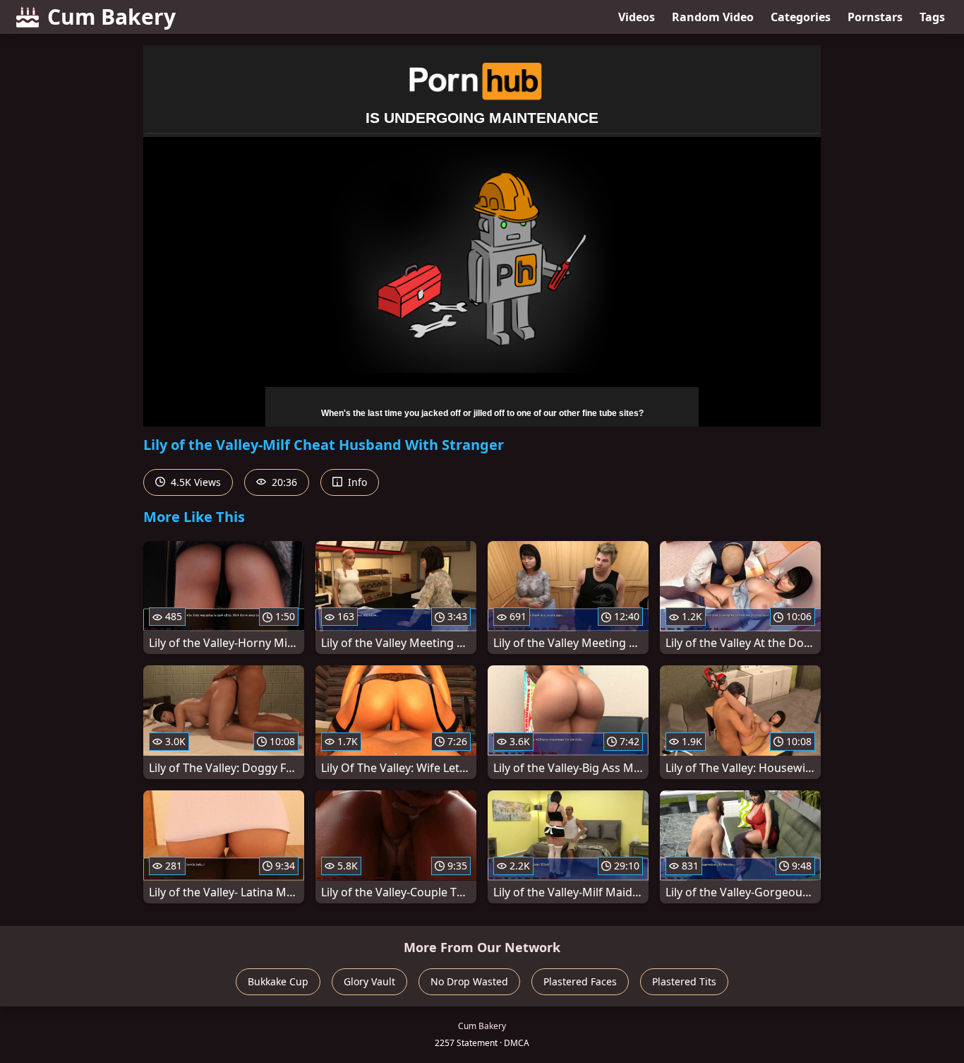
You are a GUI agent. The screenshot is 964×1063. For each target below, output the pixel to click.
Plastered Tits (684, 981)
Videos (636, 17)
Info (356, 482)
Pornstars (875, 17)
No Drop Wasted (469, 981)
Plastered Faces (580, 981)
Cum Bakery (111, 16)
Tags (932, 17)
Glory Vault (369, 981)
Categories (801, 17)
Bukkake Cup (278, 981)
